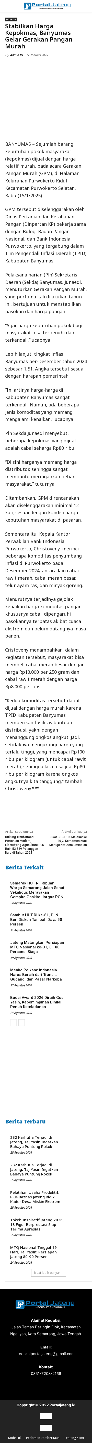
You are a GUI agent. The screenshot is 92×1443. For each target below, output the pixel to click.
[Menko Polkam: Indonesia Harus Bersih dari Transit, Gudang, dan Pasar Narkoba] (77, 977)
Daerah (11, 19)
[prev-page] (13, 1022)
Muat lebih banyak (47, 1272)
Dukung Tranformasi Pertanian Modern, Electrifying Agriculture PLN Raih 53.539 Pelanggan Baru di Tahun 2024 (24, 844)
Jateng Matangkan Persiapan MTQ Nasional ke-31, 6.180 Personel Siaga (37, 947)
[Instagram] (37, 1392)
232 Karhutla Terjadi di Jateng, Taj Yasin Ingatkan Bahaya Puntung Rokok (34, 1142)
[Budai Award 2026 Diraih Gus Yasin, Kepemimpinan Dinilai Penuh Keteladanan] (77, 1004)
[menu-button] (11, 6)
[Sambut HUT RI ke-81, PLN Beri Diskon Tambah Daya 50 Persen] (77, 922)
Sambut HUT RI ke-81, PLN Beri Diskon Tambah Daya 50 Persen (36, 919)
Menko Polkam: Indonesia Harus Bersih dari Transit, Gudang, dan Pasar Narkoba (36, 975)
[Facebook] (26, 67)
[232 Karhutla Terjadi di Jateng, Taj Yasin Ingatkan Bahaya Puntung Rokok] (77, 1144)
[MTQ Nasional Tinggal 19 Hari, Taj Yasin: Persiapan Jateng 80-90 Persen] (77, 1254)
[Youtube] (64, 1392)
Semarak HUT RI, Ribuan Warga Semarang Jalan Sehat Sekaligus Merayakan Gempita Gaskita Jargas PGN (37, 890)
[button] (82, 6)
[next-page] (21, 1022)
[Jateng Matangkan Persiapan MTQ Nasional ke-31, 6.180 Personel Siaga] (77, 949)
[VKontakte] (55, 1392)
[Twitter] (38, 67)
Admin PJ (16, 55)
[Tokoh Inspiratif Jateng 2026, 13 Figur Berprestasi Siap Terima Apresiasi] (77, 1226)
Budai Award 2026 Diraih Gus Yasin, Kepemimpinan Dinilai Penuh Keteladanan (36, 1002)
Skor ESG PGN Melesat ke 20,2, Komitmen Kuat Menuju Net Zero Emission (68, 840)
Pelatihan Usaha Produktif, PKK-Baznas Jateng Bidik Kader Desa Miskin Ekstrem (35, 1197)
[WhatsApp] (61, 67)
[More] (73, 67)
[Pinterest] (50, 67)
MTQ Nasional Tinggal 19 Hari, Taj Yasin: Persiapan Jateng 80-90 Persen (33, 1252)
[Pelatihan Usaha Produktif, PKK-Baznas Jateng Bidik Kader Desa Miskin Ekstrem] (77, 1199)
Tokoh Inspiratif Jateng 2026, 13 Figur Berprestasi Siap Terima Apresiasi (37, 1224)
